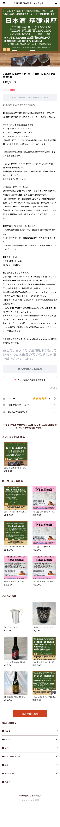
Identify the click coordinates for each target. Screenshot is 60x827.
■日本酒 (6, 731)
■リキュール (8, 748)
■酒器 (5, 765)
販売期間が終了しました (30, 368)
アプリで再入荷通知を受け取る (31, 380)
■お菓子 (6, 782)
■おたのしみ (8, 773)
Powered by (27, 800)
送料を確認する (30, 105)
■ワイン (6, 739)
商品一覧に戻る (30, 713)
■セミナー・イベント (11, 756)
